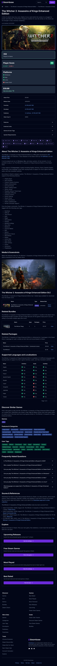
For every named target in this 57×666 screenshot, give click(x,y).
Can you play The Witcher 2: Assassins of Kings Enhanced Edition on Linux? (25, 482)
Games (6, 6)
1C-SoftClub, (28, 113)
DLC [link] (49, 140)
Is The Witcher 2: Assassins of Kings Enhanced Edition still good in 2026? (25, 461)
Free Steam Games (34, 623)
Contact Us (39, 663)
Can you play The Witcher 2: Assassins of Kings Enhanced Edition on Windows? (26, 473)
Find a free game (28, 555)
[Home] (2, 6)
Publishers (5, 629)
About (32, 663)
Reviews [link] (16, 140)
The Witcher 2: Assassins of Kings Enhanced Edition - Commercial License (21, 346)
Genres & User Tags (9, 130)
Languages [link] (41, 143)
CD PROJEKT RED (29, 105)
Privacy (17, 663)
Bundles (4, 604)
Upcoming (32, 607)
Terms (22, 663)
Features (6, 122)
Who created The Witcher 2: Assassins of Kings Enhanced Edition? (23, 465)
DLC (3, 598)
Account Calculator (7, 651)
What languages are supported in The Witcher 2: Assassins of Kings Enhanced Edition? (26, 487)
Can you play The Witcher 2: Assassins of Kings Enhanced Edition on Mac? (25, 477)
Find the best (27, 582)
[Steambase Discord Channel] (29, 648)
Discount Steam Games (35, 620)
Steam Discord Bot (7, 642)
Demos (4, 601)
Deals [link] (43, 140)
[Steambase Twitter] (34, 648)
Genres (4, 617)
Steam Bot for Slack (8, 645)
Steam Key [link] (35, 140)
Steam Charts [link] (7, 140)
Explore (52, 2)
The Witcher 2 (6, 349)
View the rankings (27, 568)
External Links (8, 126)
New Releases (33, 604)
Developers (5, 626)
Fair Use (28, 663)
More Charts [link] (50, 143)
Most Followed (33, 601)
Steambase (31, 642)
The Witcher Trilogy (19, 326)
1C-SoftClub (44, 156)
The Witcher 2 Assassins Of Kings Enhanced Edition (23, 6)
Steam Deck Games (34, 610)
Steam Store (11, 509)
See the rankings (28, 541)
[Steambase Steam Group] (31, 648)
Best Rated (32, 596)
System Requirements (10, 135)
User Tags (5, 623)
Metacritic (9, 516)
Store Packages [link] (18, 143)
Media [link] (33, 143)
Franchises (5, 632)
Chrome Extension (7, 639)
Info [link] (27, 143)
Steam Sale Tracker (34, 617)
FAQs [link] (6, 146)
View (52, 326)
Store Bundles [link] (8, 143)
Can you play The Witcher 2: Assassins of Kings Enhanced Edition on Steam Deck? (27, 469)
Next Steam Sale (7, 648)
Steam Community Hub (9, 513)
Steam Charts (49, 305)
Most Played (32, 598)
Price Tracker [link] (25, 140)
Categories (5, 620)
